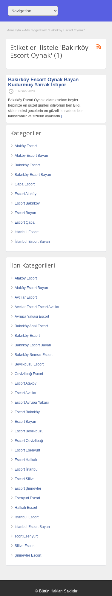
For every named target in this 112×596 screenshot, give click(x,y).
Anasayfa (14, 30)
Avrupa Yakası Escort (32, 316)
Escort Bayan (25, 213)
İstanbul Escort (27, 232)
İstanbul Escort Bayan (32, 241)
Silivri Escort (25, 546)
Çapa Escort (25, 184)
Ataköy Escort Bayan (31, 155)
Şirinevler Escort (28, 555)
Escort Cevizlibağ (29, 441)
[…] (63, 116)
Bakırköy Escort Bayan (33, 175)
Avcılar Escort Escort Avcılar (37, 307)
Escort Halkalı (26, 460)
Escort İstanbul (27, 469)
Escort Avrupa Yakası (32, 402)
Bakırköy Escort (27, 165)
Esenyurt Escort (27, 498)
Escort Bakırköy (27, 203)
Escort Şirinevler (28, 488)
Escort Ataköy (25, 194)
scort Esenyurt (26, 536)
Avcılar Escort (26, 297)
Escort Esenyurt (27, 450)
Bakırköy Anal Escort (31, 326)
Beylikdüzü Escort (29, 364)
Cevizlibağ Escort (29, 374)
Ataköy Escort (26, 146)
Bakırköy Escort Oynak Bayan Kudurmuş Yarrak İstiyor (43, 82)
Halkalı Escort (26, 508)
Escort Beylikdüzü (29, 431)
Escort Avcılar (25, 393)
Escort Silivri (25, 479)
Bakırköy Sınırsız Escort (34, 355)
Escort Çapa (25, 222)
